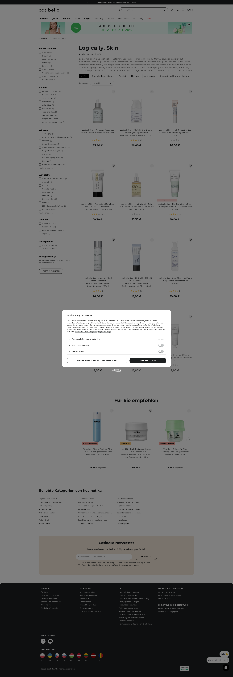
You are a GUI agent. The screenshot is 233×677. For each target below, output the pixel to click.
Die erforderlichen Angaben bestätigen (96, 361)
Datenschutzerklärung (96, 329)
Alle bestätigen (148, 361)
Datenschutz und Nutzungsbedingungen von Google (93, 332)
